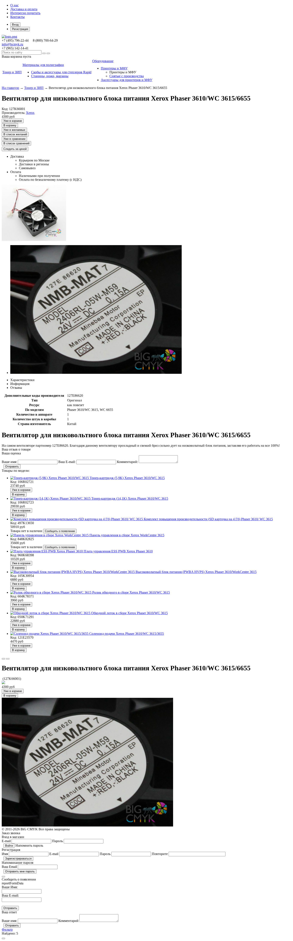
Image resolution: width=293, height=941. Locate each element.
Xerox (30, 113)
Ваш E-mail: (10, 895)
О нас (14, 5)
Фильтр (7, 929)
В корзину (9, 125)
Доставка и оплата (23, 9)
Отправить (12, 466)
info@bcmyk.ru (12, 44)
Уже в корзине (12, 120)
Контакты (17, 17)
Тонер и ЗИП (34, 88)
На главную (10, 88)
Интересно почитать (25, 13)
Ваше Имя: (10, 887)
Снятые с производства (126, 76)
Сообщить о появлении (60, 531)
